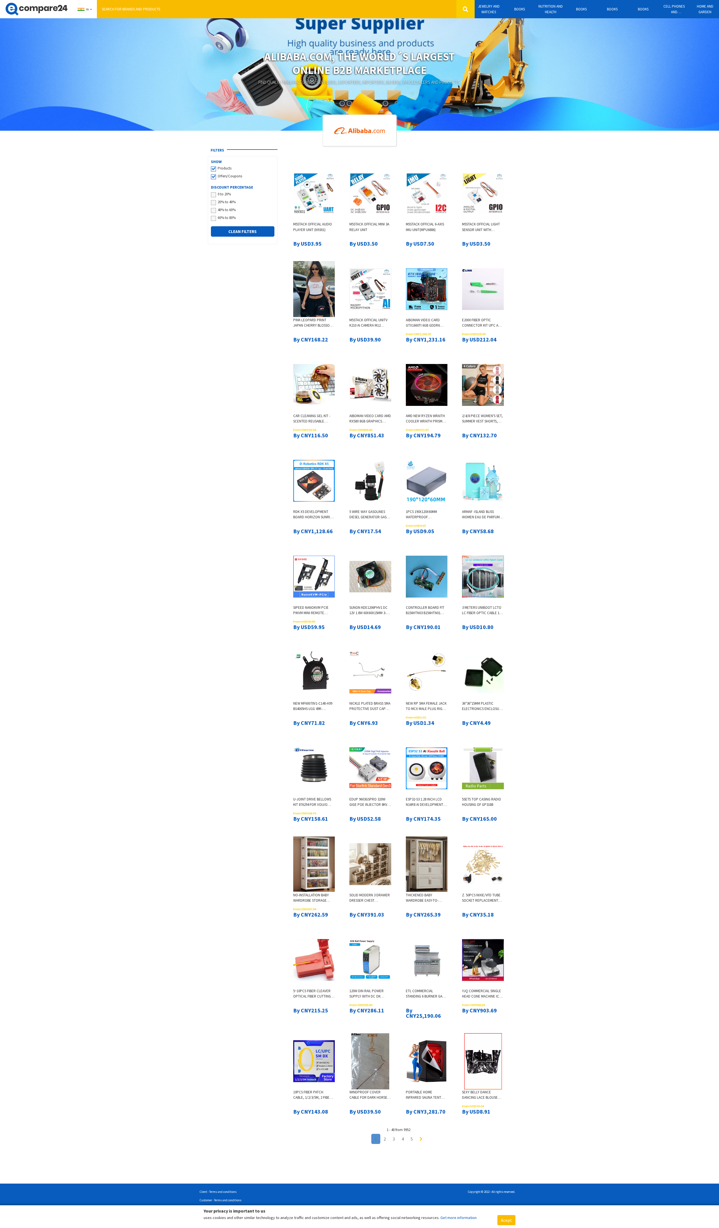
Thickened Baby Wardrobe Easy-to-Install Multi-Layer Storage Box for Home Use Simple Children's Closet (425, 898)
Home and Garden (705, 9)
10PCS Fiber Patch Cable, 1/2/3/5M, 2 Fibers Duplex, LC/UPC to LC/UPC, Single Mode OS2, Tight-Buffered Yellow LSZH (313, 1095)
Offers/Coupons (230, 176)
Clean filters (242, 231)
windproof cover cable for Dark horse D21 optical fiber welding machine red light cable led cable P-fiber (370, 1095)
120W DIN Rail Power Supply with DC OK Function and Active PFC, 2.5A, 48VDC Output (369, 994)
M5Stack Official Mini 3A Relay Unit (369, 227)
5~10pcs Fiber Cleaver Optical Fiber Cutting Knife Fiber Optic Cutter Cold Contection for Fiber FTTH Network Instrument (312, 994)
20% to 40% (227, 202)
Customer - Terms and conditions (220, 1200)
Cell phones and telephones (674, 9)
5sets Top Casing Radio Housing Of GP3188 (481, 802)
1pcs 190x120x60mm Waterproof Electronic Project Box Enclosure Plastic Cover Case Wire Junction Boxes (425, 514)
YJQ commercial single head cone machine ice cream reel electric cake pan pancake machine (481, 994)
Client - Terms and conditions (217, 1192)
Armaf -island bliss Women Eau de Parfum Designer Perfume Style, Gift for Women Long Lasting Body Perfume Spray (481, 514)
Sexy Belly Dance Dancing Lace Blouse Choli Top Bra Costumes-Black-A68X (480, 1095)
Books (519, 9)
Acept (506, 1220)
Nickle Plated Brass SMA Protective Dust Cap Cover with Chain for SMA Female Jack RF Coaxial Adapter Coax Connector (369, 706)
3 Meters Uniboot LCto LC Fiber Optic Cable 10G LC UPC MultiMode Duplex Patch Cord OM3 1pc (482, 610)
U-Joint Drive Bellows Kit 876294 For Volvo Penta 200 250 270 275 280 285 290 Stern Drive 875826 (313, 802)
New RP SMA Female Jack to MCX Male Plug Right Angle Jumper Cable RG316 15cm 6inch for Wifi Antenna (426, 706)
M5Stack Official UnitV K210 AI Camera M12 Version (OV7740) (368, 323)
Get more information (458, 1217)
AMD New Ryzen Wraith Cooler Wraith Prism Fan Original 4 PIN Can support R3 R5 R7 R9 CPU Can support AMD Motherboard (425, 418)
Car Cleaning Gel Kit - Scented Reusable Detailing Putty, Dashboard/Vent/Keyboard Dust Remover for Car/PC (314, 418)
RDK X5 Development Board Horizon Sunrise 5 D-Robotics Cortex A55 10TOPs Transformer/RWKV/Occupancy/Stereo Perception (314, 514)
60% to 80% (227, 217)
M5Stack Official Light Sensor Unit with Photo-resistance (481, 227)
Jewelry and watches (489, 9)
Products (224, 168)
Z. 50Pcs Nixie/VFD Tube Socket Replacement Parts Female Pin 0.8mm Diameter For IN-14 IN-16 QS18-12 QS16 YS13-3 (482, 898)
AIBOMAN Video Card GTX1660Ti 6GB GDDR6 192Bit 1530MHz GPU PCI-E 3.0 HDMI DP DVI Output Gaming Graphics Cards (426, 323)
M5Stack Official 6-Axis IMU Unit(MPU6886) (425, 227)
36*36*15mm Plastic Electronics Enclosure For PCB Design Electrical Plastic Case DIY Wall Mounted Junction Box (482, 706)
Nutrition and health (550, 9)
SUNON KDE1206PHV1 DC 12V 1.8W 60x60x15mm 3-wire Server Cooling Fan (368, 610)
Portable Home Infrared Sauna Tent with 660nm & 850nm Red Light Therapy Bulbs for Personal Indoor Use (426, 1095)
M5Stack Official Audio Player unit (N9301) (312, 227)
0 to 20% (224, 194)
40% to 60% (227, 209)
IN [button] (87, 9)
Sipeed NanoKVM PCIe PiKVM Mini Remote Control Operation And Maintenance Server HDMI (311, 610)
